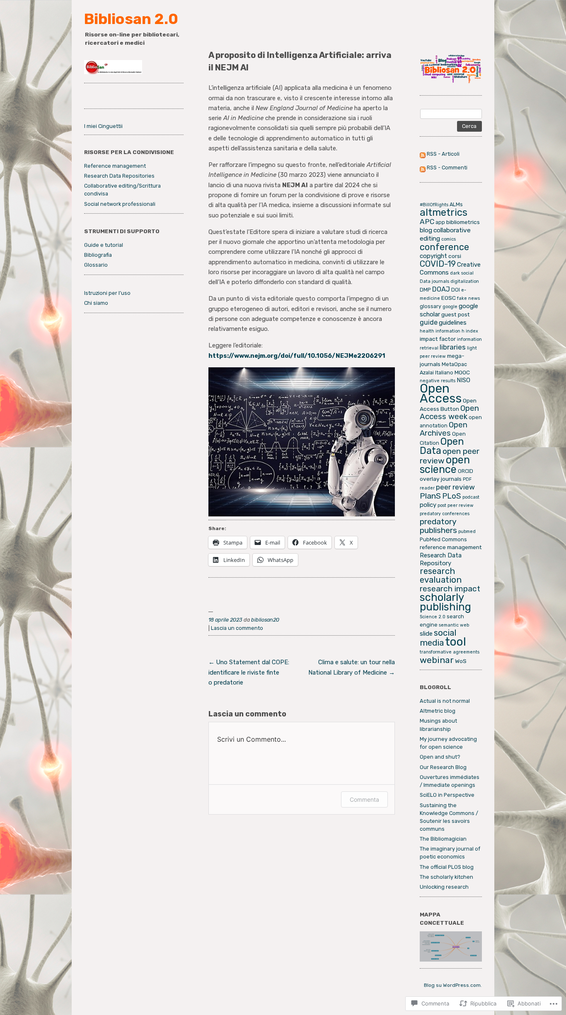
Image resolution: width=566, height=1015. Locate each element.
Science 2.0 (432, 617)
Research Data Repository (441, 559)
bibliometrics (463, 222)
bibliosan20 (265, 620)
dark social (462, 273)
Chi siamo (96, 303)
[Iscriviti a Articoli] (423, 154)
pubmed (467, 531)
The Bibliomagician (443, 839)
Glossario (96, 265)
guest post (455, 314)
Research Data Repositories (119, 176)
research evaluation (441, 575)
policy (428, 505)
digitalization (464, 281)
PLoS (451, 496)
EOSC (448, 297)
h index (470, 331)
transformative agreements (449, 652)
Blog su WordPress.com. (453, 985)
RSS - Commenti (447, 167)
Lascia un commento (237, 628)
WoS (461, 661)
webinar (437, 660)
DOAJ (441, 289)
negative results (437, 380)
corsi (454, 256)
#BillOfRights (434, 204)
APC (427, 221)
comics (448, 239)
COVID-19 (438, 264)
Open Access (441, 393)
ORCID (465, 471)
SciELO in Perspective (447, 795)
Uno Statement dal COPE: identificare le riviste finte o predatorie (248, 672)
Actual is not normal (445, 701)
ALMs (456, 204)
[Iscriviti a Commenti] (423, 167)
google (450, 306)
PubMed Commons (443, 539)
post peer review (456, 505)
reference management (451, 547)
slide (426, 633)
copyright (433, 256)
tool (455, 642)
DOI (455, 290)
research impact (450, 588)
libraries (453, 347)
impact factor (438, 338)
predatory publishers (438, 526)
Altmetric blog (437, 711)
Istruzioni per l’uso (107, 293)
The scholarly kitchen (446, 877)
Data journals (434, 281)
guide (429, 322)
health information (440, 331)
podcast (470, 497)
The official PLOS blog (447, 867)
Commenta (364, 799)
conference (444, 247)
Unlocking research (444, 887)
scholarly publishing (445, 602)
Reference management (115, 166)
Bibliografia (98, 255)
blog (426, 230)
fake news (468, 298)
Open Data (442, 446)
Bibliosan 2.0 (131, 19)
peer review (455, 487)
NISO (463, 380)
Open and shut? (440, 757)
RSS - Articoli (443, 154)
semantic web (454, 625)
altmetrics (443, 212)
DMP (425, 290)
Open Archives (443, 429)
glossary (430, 306)
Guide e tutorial (103, 245)
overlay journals (441, 478)
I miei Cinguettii (103, 126)
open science (445, 464)
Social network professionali (119, 204)
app (440, 222)
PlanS (430, 496)
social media (438, 638)
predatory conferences (444, 513)
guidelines (453, 322)
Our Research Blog (443, 767)
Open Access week (449, 412)
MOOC (462, 372)
